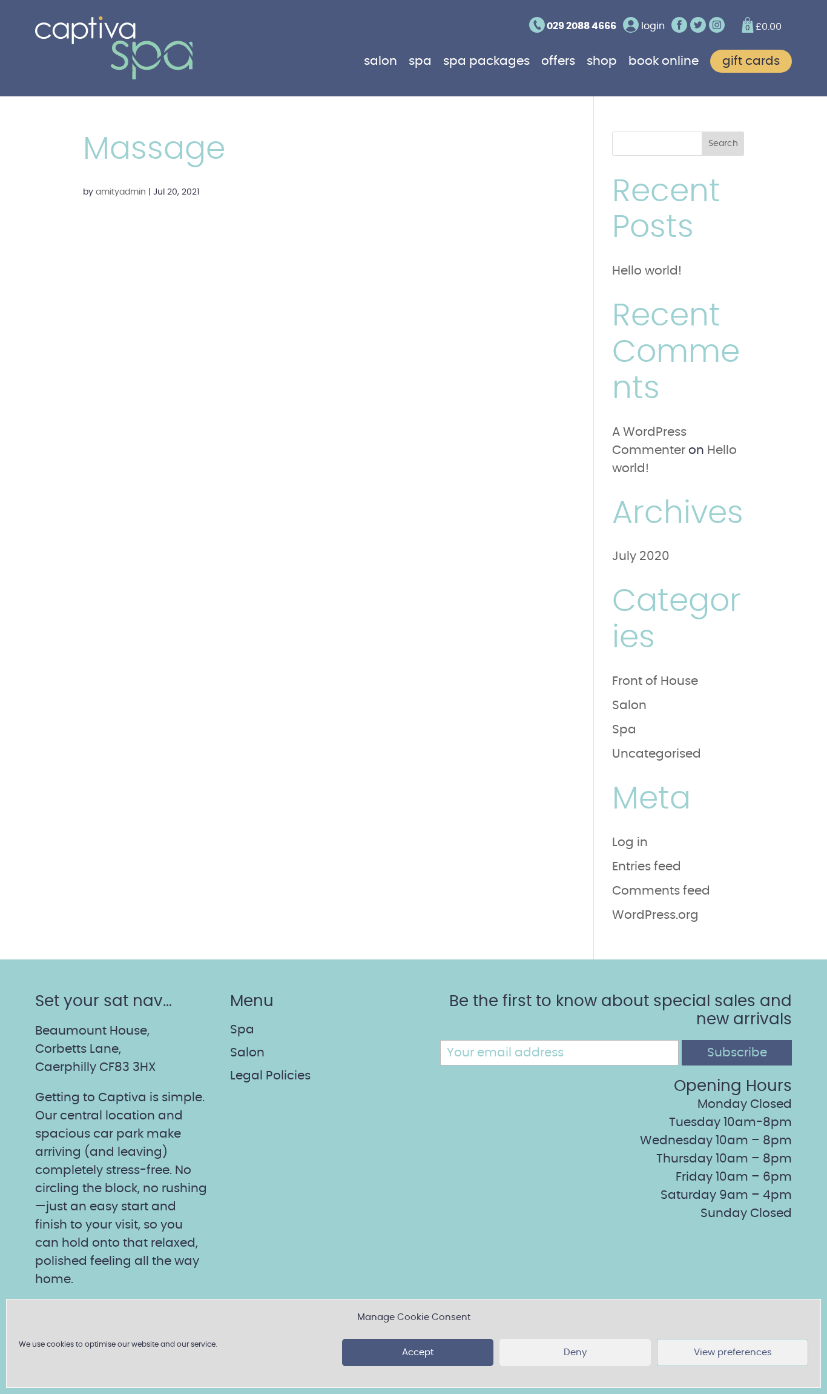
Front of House (655, 681)
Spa (420, 61)
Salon (380, 61)
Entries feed (646, 867)
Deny (575, 1352)
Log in (630, 842)
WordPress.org (655, 915)
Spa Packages (486, 61)
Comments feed (661, 891)
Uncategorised (656, 754)
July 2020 (641, 556)
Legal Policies (270, 1076)
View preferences (733, 1352)
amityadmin (121, 192)
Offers (558, 61)
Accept (417, 1352)
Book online (663, 61)
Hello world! (647, 271)
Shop (602, 61)
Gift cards (751, 61)
